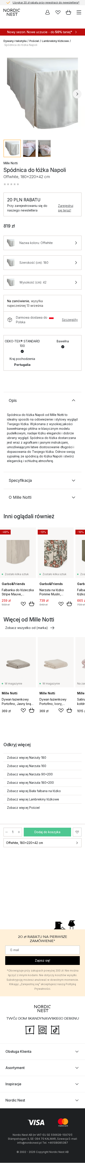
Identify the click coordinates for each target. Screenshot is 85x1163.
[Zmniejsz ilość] (6, 832)
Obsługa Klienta (18, 1051)
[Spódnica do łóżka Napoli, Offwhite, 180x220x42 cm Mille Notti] (42, 93)
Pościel (34, 41)
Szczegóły (70, 319)
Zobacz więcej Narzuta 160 (26, 766)
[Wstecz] (7, 94)
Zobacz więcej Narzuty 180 (26, 757)
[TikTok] (55, 1030)
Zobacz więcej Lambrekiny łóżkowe (33, 799)
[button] (11, 184)
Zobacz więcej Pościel (23, 807)
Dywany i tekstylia (15, 41)
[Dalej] (77, 94)
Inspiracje (13, 1084)
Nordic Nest (15, 1100)
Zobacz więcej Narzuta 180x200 (30, 782)
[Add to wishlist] (23, 604)
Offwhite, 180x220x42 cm (24, 843)
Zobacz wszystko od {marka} (26, 628)
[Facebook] (30, 1030)
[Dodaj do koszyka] (31, 603)
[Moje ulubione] (58, 12)
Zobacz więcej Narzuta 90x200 (30, 774)
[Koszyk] (68, 12)
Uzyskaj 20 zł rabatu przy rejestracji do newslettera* (46, 2)
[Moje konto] (47, 12)
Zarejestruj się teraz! (65, 208)
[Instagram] (42, 1030)
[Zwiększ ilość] (19, 832)
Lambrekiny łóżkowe (55, 41)
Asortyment (15, 1068)
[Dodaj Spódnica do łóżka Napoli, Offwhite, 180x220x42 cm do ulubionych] (77, 832)
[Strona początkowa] (11, 12)
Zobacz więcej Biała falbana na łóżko (34, 791)
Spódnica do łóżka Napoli (20, 45)
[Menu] (79, 12)
